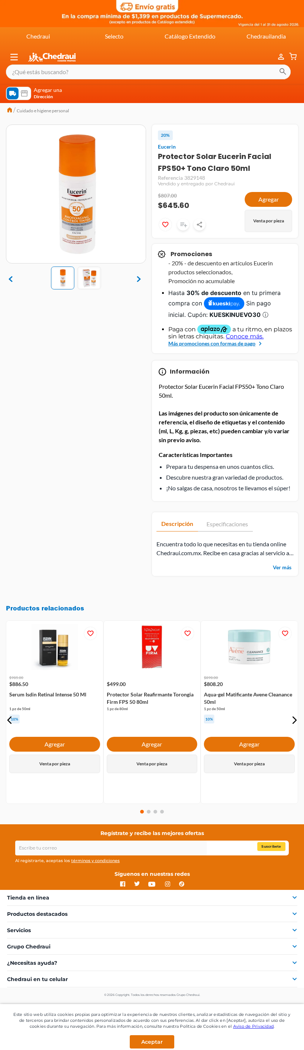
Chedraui (38, 36)
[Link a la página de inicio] (9, 111)
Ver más (282, 567)
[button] (14, 57)
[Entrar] (277, 56)
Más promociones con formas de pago (211, 343)
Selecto (114, 36)
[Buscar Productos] (282, 72)
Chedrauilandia (266, 36)
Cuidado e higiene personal (43, 110)
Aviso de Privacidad (253, 1026)
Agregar (268, 199)
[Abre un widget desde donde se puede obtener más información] (274, 1037)
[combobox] (148, 71)
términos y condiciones (95, 860)
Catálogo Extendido (190, 36)
